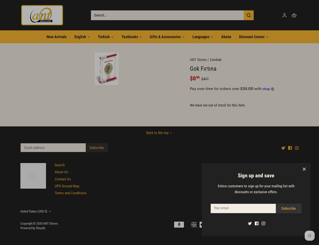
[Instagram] (263, 223)
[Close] (304, 169)
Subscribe (288, 208)
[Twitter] (250, 223)
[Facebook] (256, 223)
